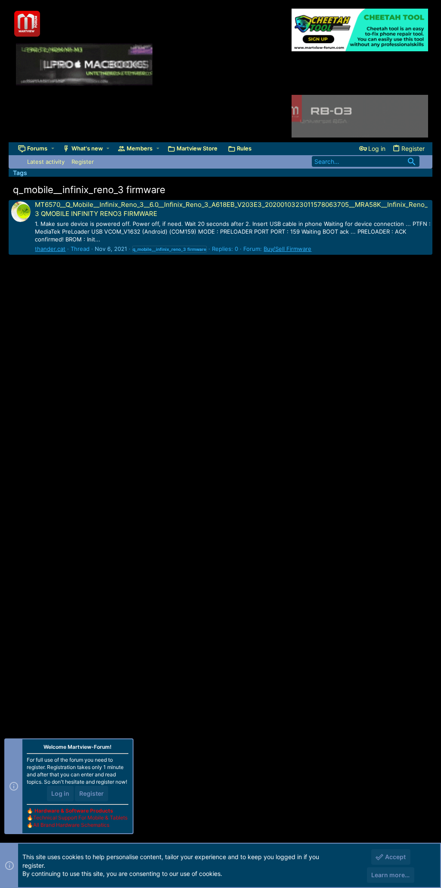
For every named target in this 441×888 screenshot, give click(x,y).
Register (91, 793)
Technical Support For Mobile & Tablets (80, 817)
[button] (52, 148)
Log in (60, 793)
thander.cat (50, 248)
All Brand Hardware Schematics (71, 825)
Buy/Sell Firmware (287, 248)
